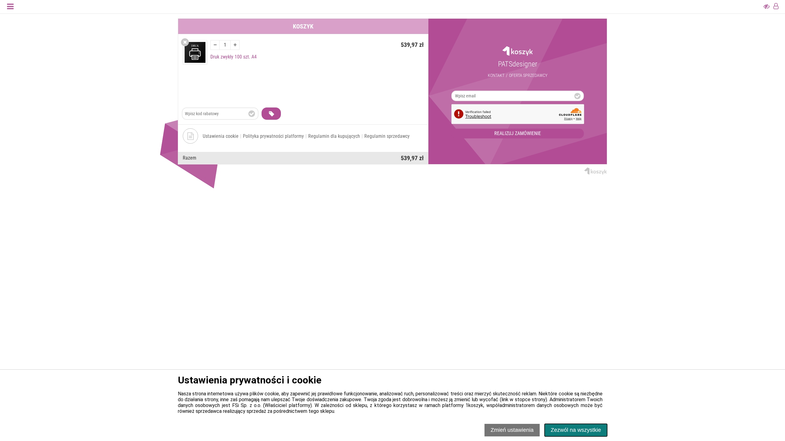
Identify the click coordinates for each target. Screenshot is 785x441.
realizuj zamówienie (517, 133)
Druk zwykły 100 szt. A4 (233, 57)
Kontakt (496, 75)
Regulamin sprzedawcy (387, 136)
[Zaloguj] (776, 6)
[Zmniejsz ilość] (215, 45)
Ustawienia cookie (221, 136)
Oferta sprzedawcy (528, 75)
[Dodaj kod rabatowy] (271, 113)
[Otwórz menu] (10, 6)
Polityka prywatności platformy (273, 136)
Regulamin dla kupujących (334, 136)
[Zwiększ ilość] (234, 45)
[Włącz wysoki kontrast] (767, 6)
